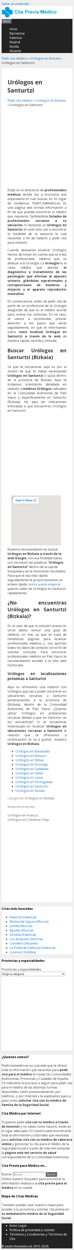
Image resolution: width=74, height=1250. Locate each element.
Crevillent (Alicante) (23, 943)
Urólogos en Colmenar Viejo (28, 819)
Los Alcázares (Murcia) (26, 939)
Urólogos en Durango (31, 764)
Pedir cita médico (14, 58)
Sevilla (14, 46)
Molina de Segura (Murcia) (29, 921)
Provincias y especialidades (21, 969)
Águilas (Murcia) (21, 930)
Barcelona (16, 33)
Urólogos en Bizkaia (45, 58)
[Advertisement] (37, 147)
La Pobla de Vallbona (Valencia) (32, 948)
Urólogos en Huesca (22, 815)
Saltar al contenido (15, 4)
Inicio (13, 29)
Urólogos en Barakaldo (32, 751)
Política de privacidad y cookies (32, 1230)
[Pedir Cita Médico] (31, 16)
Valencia (15, 38)
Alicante (15, 51)
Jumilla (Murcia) (20, 926)
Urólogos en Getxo (29, 773)
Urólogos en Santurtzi (31, 786)
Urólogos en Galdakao (32, 769)
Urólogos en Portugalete (33, 782)
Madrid (14, 42)
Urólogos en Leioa (29, 777)
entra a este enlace (43, 584)
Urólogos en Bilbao (29, 760)
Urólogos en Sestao (30, 790)
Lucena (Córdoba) (22, 952)
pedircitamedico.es (18, 1246)
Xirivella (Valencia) (22, 934)
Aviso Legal (17, 1225)
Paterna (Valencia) (22, 917)
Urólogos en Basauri (30, 755)
